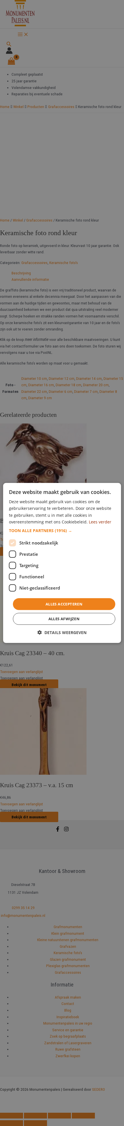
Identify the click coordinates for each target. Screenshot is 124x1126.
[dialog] (62, 563)
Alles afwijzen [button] (64, 618)
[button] (62, 530)
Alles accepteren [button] (64, 604)
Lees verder (100, 521)
